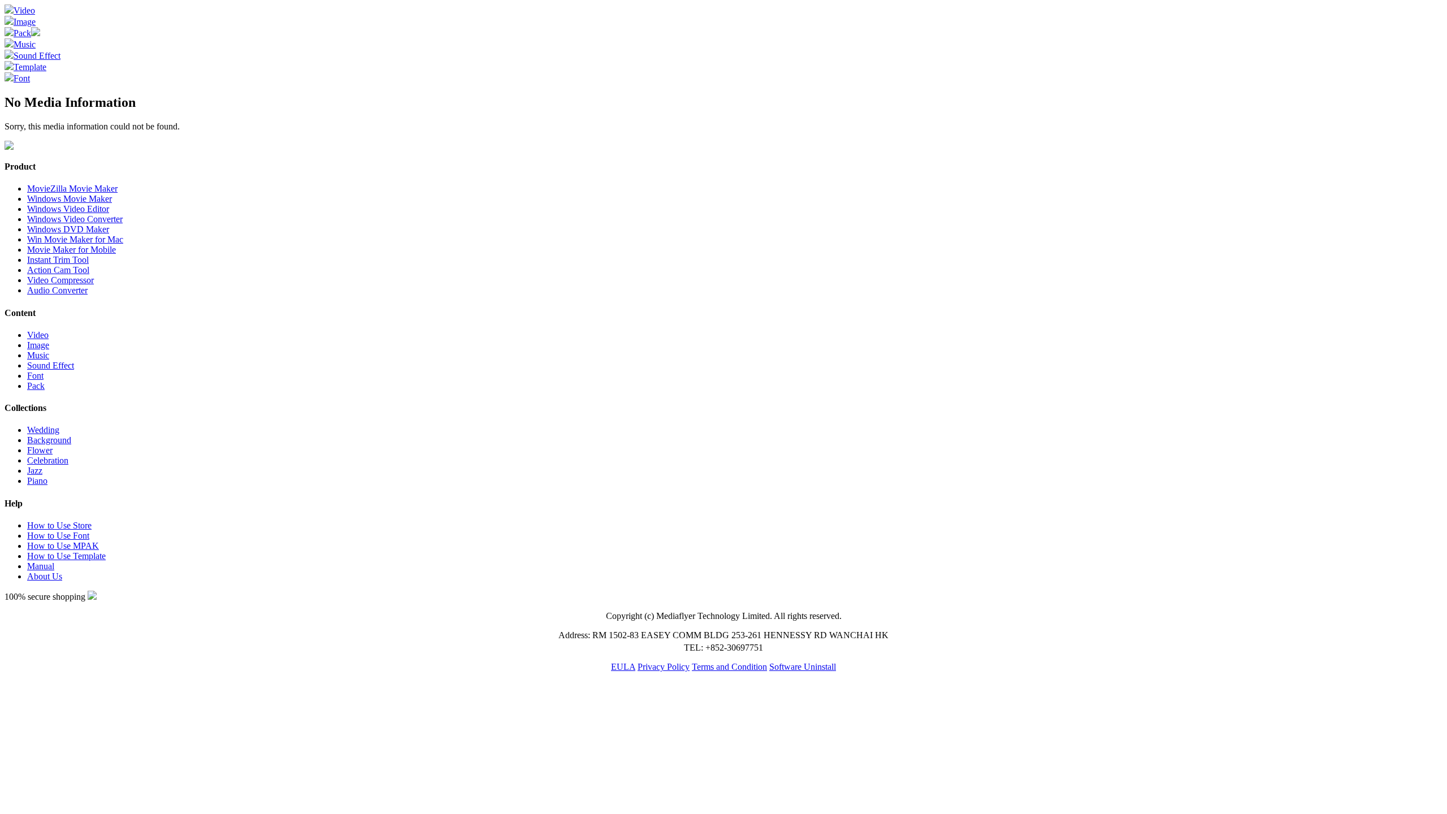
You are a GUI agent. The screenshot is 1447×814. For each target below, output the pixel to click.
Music (25, 44)
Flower (40, 450)
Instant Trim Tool (58, 260)
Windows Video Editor (68, 209)
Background (49, 440)
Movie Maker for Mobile (71, 249)
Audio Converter (57, 290)
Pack (22, 33)
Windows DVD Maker (68, 229)
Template (30, 67)
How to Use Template (66, 556)
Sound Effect (37, 55)
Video (24, 10)
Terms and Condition (729, 667)
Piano (37, 481)
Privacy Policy (664, 667)
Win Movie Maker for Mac (75, 239)
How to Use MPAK (63, 546)
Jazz (34, 470)
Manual (40, 566)
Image (25, 22)
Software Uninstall (802, 667)
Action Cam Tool (58, 270)
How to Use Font (58, 535)
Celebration (47, 460)
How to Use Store (59, 525)
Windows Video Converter (75, 219)
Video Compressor (60, 280)
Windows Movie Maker (69, 199)
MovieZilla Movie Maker (72, 188)
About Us (44, 576)
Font (22, 78)
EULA (623, 667)
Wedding (43, 430)
